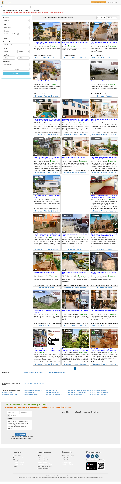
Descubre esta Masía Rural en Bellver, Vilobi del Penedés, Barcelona (104, 158)
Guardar (47, 58)
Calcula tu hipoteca (66, 462)
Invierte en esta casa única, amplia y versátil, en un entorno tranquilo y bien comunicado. (47, 87)
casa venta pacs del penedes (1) (76, 394)
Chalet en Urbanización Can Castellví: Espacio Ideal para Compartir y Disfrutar (47, 158)
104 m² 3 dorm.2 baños (76, 165)
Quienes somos (17, 455)
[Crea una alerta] (104, 17)
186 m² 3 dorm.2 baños (47, 319)
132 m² (47, 357)
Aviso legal (16, 460)
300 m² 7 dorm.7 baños (105, 165)
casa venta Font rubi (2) (7, 392)
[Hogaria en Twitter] (93, 456)
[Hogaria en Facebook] (88, 456)
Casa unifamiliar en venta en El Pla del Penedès (104, 119)
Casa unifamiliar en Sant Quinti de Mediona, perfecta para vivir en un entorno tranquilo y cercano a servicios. (104, 49)
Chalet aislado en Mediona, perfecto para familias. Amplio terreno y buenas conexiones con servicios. (104, 88)
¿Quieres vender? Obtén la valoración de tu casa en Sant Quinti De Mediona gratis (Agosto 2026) (32, 12)
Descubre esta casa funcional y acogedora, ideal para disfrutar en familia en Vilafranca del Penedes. (75, 318)
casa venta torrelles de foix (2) (31, 394)
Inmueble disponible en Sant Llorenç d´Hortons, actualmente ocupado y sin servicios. (104, 278)
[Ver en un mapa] (101, 17)
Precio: (5, 48)
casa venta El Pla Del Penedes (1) (54, 394)
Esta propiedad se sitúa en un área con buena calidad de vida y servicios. (75, 48)
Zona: (4, 24)
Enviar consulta (21, 434)
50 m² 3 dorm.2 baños (47, 280)
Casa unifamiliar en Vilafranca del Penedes (75, 310)
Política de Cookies (18, 464)
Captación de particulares (43, 458)
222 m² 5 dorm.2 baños (47, 165)
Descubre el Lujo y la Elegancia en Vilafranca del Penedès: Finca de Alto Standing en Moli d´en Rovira (75, 350)
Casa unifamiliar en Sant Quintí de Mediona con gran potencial (75, 43)
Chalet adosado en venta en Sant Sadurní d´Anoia (75, 234)
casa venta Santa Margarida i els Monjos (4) (78, 390)
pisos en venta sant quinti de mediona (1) (34, 383)
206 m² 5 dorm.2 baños (76, 319)
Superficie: (6, 55)
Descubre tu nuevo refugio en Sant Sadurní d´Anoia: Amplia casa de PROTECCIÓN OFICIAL (47, 235)
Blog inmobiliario (66, 458)
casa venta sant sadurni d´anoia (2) (10, 394)
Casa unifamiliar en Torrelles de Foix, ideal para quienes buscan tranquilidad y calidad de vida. (47, 278)
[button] (37, 7)
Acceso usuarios (113, 2)
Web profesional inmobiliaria (44, 464)
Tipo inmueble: (7, 42)
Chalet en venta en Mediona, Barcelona (102, 81)
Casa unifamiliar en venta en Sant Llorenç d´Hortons (47, 311)
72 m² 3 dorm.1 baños (76, 280)
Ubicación (55, 58)
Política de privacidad (18, 462)
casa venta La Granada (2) (52, 392)
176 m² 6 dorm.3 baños (104, 50)
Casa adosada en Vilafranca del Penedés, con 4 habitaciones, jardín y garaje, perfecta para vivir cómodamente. (104, 318)
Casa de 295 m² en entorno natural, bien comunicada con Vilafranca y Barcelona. (47, 49)
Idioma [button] (15, 466)
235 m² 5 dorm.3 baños (47, 89)
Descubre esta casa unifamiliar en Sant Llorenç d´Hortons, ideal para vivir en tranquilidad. (47, 317)
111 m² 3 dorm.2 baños (47, 204)
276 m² (75, 50)
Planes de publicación (42, 468)
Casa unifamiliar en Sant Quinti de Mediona (46, 81)
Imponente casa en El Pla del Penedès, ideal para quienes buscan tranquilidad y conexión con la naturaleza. (104, 126)
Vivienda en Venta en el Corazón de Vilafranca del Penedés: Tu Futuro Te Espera (47, 349)
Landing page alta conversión (44, 466)
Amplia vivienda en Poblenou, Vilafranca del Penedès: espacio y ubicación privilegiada (104, 349)
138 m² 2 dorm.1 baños (105, 280)
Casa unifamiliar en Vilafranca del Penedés (104, 310)
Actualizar (16, 73)
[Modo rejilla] (98, 17)
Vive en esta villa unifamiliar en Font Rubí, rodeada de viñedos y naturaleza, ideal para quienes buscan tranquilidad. (75, 164)
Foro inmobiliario (66, 460)
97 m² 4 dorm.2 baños (47, 242)
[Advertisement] (75, 79)
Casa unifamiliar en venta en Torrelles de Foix (75, 273)
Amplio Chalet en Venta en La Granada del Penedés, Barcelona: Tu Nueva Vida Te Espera (104, 197)
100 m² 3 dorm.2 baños (105, 357)
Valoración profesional (43, 462)
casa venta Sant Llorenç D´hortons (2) (77, 392)
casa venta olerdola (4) (51, 390)
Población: (6, 31)
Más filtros (16, 69)
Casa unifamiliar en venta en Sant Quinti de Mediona (104, 43)
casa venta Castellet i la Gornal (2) (98, 390)
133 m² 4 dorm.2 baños (105, 319)
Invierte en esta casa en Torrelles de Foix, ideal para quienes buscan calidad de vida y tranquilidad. (75, 279)
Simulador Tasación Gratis (98, 2)
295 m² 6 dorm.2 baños (47, 50)
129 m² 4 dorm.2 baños (76, 242)
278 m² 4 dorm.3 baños (105, 127)
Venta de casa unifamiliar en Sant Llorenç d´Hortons (104, 273)
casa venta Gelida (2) (29, 392)
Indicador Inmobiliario (67, 464)
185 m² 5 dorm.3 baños (104, 204)
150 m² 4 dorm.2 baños (105, 242)
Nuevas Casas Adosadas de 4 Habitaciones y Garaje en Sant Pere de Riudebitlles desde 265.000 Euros (47, 120)
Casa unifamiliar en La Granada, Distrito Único (47, 196)
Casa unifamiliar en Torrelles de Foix (44, 272)
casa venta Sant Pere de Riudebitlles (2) (99, 392)
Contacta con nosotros (18, 458)
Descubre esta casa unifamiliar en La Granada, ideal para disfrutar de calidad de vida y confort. (47, 202)
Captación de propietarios (43, 460)
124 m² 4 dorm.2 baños (47, 127)
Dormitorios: (6, 62)
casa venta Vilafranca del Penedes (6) (33, 390)
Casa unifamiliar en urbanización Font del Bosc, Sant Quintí (47, 43)
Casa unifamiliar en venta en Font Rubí (73, 157)
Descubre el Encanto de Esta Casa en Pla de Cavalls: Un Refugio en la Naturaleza (104, 234)
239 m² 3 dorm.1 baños (104, 89)
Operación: (6, 18)
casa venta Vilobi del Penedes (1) (98, 394)
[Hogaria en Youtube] (97, 456)
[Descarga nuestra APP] (95, 466)
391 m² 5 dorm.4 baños (76, 357)
